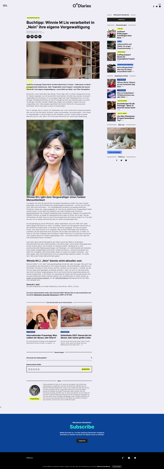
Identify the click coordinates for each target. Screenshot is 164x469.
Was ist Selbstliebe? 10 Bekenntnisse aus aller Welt (125, 95)
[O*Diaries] (82, 5)
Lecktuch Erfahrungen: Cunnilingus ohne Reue (124, 35)
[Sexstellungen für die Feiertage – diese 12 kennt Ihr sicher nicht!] (112, 105)
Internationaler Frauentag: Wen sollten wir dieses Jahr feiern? (41, 336)
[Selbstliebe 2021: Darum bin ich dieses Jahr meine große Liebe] (76, 317)
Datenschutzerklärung (103, 466)
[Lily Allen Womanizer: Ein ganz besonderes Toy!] (112, 117)
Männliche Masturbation (125, 64)
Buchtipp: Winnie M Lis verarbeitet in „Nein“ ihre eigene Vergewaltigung (60, 24)
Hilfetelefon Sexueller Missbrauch (46, 295)
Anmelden (121, 19)
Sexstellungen (122, 100)
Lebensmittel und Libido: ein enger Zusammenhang (124, 46)
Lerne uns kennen (114, 152)
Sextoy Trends (122, 113)
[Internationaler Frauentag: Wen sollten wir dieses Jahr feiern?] (42, 317)
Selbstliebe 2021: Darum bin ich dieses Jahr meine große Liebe (76, 336)
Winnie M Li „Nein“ (33, 284)
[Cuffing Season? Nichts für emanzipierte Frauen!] (112, 56)
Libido (119, 41)
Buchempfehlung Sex (33, 17)
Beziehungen (121, 52)
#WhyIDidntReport (62, 278)
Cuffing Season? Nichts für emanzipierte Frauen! (126, 57)
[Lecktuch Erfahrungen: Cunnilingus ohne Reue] (112, 33)
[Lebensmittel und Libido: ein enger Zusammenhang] (112, 45)
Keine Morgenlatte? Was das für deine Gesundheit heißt (125, 69)
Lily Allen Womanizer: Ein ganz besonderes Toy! (126, 118)
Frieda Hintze (38, 31)
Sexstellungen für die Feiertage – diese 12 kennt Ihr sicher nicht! (126, 106)
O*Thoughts (30, 332)
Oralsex (120, 28)
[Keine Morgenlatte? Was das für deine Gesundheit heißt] (112, 68)
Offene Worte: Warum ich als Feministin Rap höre (126, 84)
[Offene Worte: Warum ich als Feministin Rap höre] (112, 83)
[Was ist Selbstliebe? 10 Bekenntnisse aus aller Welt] (112, 94)
